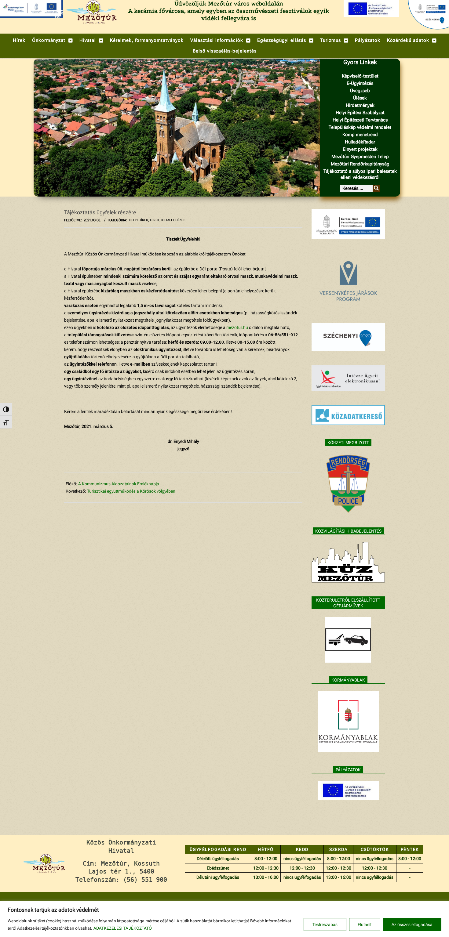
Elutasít (364, 924)
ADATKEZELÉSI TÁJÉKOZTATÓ (122, 928)
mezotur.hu (237, 327)
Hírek (154, 220)
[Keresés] (376, 188)
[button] (52, 40)
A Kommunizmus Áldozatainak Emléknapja (118, 483)
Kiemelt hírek (173, 220)
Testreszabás (325, 924)
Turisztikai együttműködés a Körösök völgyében (131, 491)
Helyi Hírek (138, 220)
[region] (224, 919)
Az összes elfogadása (412, 924)
